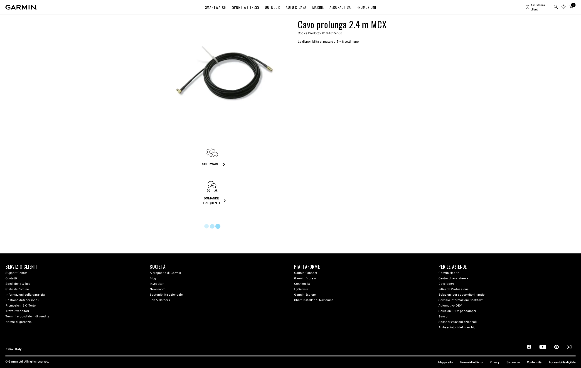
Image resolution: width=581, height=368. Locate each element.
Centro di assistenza (453, 278)
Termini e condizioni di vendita (27, 316)
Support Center (16, 273)
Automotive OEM (450, 305)
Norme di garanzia (18, 322)
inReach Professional (454, 289)
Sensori (444, 316)
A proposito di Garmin (165, 273)
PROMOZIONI (366, 7)
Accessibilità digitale (562, 362)
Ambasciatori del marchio (456, 327)
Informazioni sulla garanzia (25, 294)
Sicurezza (513, 362)
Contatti (11, 278)
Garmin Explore (305, 294)
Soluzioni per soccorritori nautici (461, 294)
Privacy (494, 362)
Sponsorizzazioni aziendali (457, 322)
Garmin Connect (305, 273)
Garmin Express (305, 278)
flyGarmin (301, 289)
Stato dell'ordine (17, 289)
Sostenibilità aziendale (166, 294)
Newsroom (157, 289)
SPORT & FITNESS (245, 7)
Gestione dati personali (22, 300)
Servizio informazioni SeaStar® (460, 300)
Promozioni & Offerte (20, 305)
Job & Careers (160, 300)
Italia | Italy (13, 349)
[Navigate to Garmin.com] (21, 7)
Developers (446, 283)
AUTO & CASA (296, 7)
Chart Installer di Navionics (313, 300)
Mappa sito (445, 362)
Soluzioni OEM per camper (457, 311)
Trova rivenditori (17, 311)
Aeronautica (340, 7)
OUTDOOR (272, 7)
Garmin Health (448, 273)
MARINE (318, 7)
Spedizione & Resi (18, 283)
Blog (153, 278)
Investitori (157, 283)
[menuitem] (538, 7)
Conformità (534, 362)
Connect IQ (302, 283)
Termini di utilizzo (471, 362)
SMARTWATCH (215, 7)
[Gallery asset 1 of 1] (225, 73)
